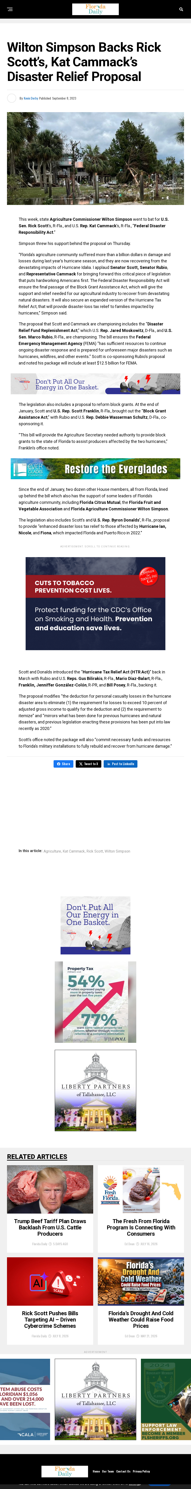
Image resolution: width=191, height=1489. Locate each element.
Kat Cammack (74, 851)
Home (96, 1471)
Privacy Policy (141, 1471)
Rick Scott (94, 851)
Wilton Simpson (117, 851)
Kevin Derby (31, 98)
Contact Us (123, 1471)
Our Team (108, 1471)
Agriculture (52, 851)
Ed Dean (129, 1243)
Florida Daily (39, 1243)
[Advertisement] (95, 804)
